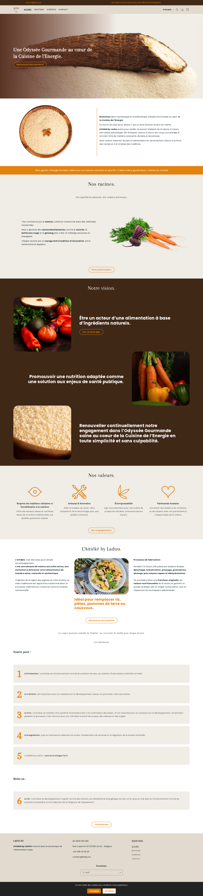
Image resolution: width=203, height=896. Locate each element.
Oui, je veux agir (91, 332)
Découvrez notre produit (30, 64)
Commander (102, 824)
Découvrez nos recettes (102, 620)
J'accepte (94, 891)
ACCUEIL (135, 846)
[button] (177, 9)
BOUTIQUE (136, 850)
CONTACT (136, 859)
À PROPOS (136, 855)
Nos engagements (101, 530)
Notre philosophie (101, 269)
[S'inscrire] (120, 872)
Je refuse (109, 891)
